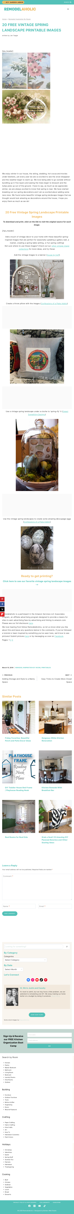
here (31, 623)
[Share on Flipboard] (2, 614)
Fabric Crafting (10, 1125)
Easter (7, 1155)
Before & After (10, 1102)
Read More (56, 996)
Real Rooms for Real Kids (16, 837)
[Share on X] (2, 609)
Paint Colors (9, 1137)
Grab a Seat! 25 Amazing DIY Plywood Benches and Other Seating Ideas (55, 840)
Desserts (8, 1194)
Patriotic (8, 1162)
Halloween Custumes (12, 1135)
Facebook (59, 636)
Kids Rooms (9, 1080)
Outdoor (7, 1082)
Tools (7, 1100)
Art (6, 1130)
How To (7, 1132)
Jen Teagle (14, 35)
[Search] (67, 946)
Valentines (8, 1152)
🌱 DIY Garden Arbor (13, 2)
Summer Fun (9, 1159)
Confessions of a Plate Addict (54, 303)
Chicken (7, 1182)
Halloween (8, 1164)
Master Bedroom (10, 1067)
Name (6, 906)
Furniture (8, 1095)
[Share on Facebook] (2, 604)
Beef (6, 1180)
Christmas (8, 1150)
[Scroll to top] (5, 1197)
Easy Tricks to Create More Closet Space (57, 678)
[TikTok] (44, 1206)
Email (42, 906)
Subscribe (57, 1202)
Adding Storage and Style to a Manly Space (18, 678)
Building (6, 1089)
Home (4, 19)
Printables (46, 667)
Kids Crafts (8, 1127)
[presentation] (18, 717)
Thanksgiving (9, 1167)
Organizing (8, 1105)
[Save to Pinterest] (2, 599)
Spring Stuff (9, 1157)
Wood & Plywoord (11, 1109)
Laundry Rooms (10, 1077)
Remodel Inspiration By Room (19, 19)
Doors (7, 1107)
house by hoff (53, 255)
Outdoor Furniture (11, 1097)
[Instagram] (34, 1206)
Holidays (6, 1144)
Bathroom (8, 1070)
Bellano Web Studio (49, 1210)
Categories (9, 956)
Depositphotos (24, 1020)
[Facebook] (29, 1206)
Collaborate (45, 1202)
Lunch (7, 1189)
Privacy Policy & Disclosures (24, 1202)
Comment (8, 876)
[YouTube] (39, 1206)
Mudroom (8, 1075)
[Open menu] (68, 9)
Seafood (7, 1185)
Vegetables (8, 1187)
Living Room (9, 1072)
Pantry (7, 1065)
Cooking (6, 1174)
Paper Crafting (10, 1122)
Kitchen (7, 1063)
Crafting (6, 1117)
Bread (7, 1192)
